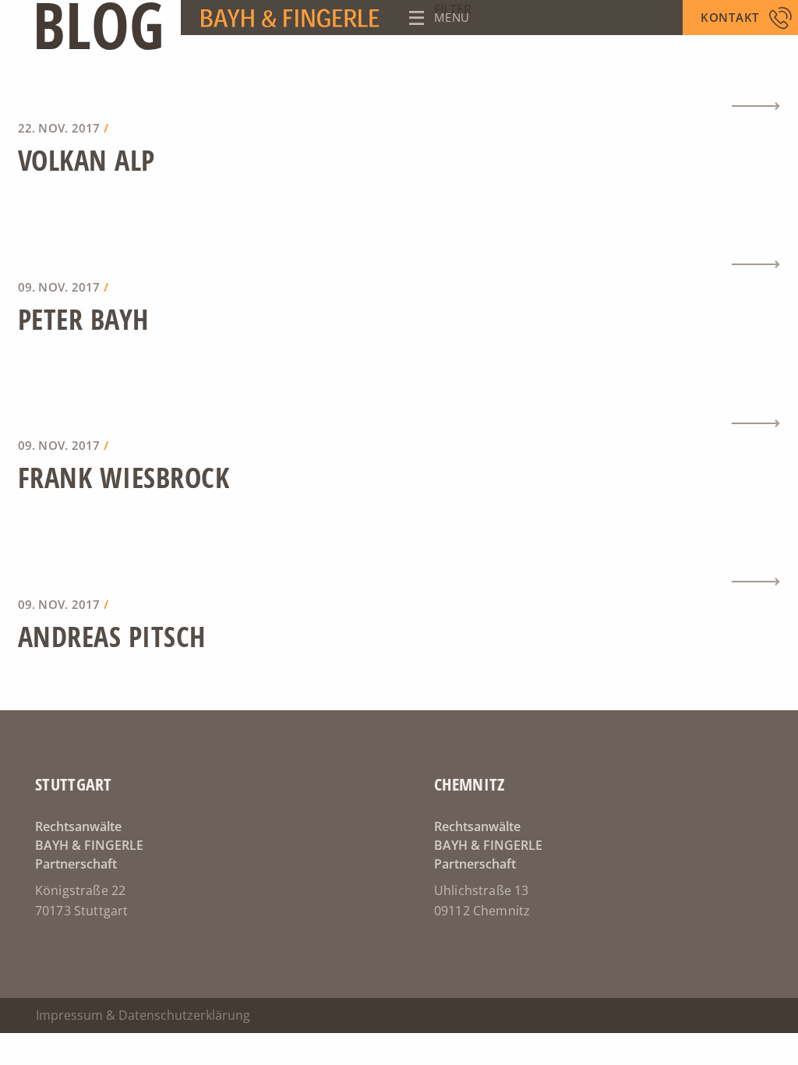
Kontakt (730, 17)
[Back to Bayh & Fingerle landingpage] (199, 17)
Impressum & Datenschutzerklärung (143, 1015)
